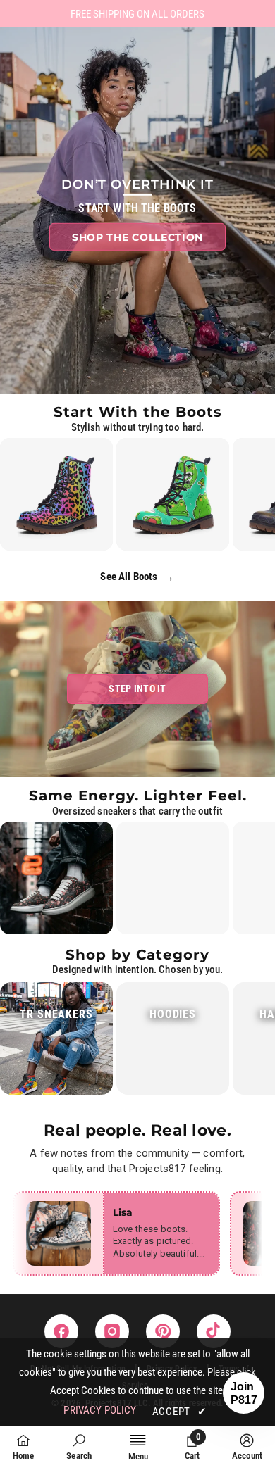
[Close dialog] (225, 618)
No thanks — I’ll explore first (138, 898)
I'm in (137, 853)
